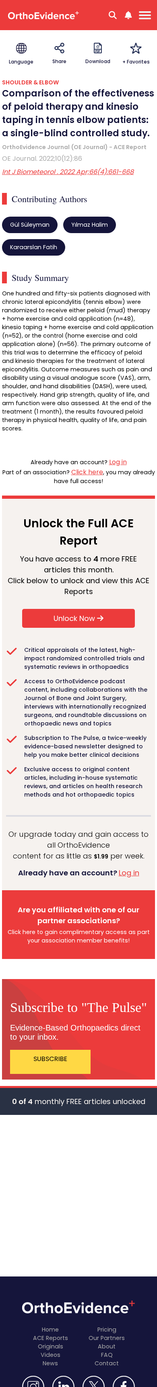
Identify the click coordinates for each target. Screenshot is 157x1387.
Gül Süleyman (30, 225)
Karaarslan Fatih (33, 247)
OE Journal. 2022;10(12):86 (42, 158)
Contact (107, 1363)
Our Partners (107, 1338)
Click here (87, 472)
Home (50, 1330)
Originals (50, 1346)
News (50, 1363)
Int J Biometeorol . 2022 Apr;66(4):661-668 (68, 171)
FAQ (107, 1355)
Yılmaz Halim (89, 225)
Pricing (106, 1330)
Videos (50, 1355)
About (107, 1346)
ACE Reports (50, 1338)
